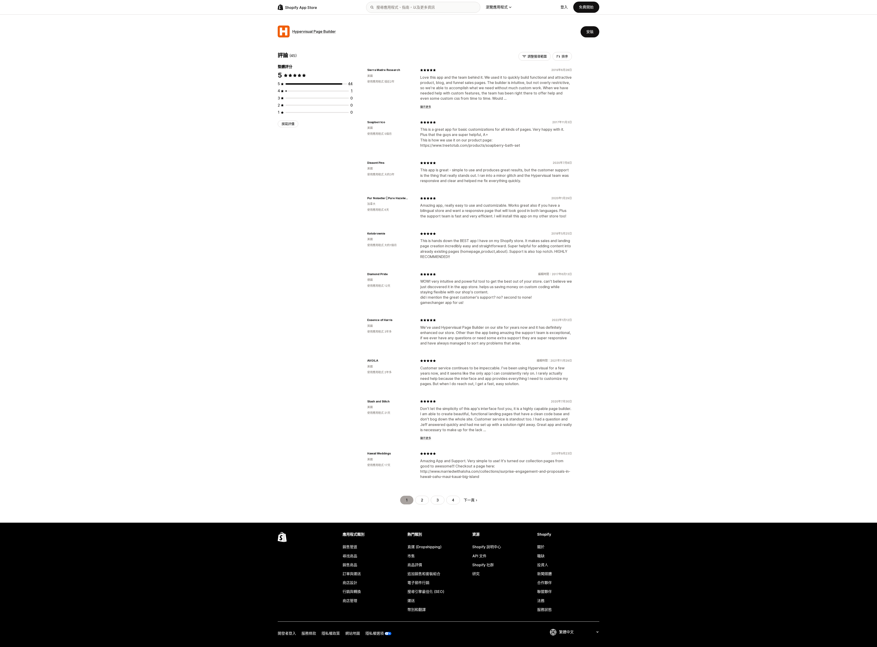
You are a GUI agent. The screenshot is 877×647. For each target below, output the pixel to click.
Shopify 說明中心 (486, 547)
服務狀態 (544, 609)
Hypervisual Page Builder (314, 31)
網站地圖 (352, 633)
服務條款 (308, 633)
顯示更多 (425, 107)
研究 (476, 573)
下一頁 (469, 500)
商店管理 (350, 600)
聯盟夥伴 (544, 591)
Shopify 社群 (483, 565)
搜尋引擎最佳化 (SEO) (425, 591)
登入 (564, 7)
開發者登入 (287, 633)
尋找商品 (350, 556)
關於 (540, 547)
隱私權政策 (331, 633)
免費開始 (586, 7)
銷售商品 (350, 565)
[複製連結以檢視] (403, 70)
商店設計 (350, 582)
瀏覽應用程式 (497, 7)
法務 (540, 600)
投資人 (542, 565)
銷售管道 (350, 547)
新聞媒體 (544, 573)
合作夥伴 (544, 582)
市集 (411, 556)
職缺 (540, 556)
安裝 (590, 31)
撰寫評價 (288, 124)
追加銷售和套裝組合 (423, 573)
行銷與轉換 (352, 591)
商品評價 (414, 565)
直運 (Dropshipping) (424, 547)
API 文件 (479, 556)
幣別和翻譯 (416, 609)
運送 (411, 600)
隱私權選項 (374, 633)
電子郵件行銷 (418, 582)
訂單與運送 (352, 573)
